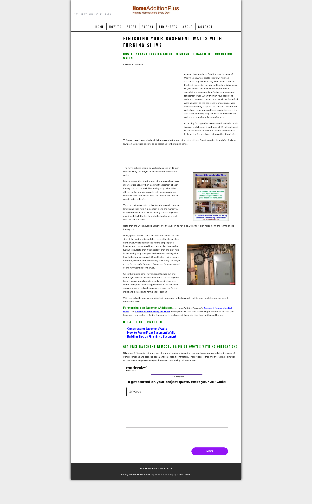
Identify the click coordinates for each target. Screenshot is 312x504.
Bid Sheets (168, 27)
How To (115, 27)
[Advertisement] (152, 107)
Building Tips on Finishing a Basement (151, 336)
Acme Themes (184, 474)
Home (99, 27)
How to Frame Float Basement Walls (151, 332)
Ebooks (148, 27)
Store (132, 27)
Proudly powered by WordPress (136, 474)
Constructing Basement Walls (147, 328)
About (187, 27)
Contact (205, 27)
